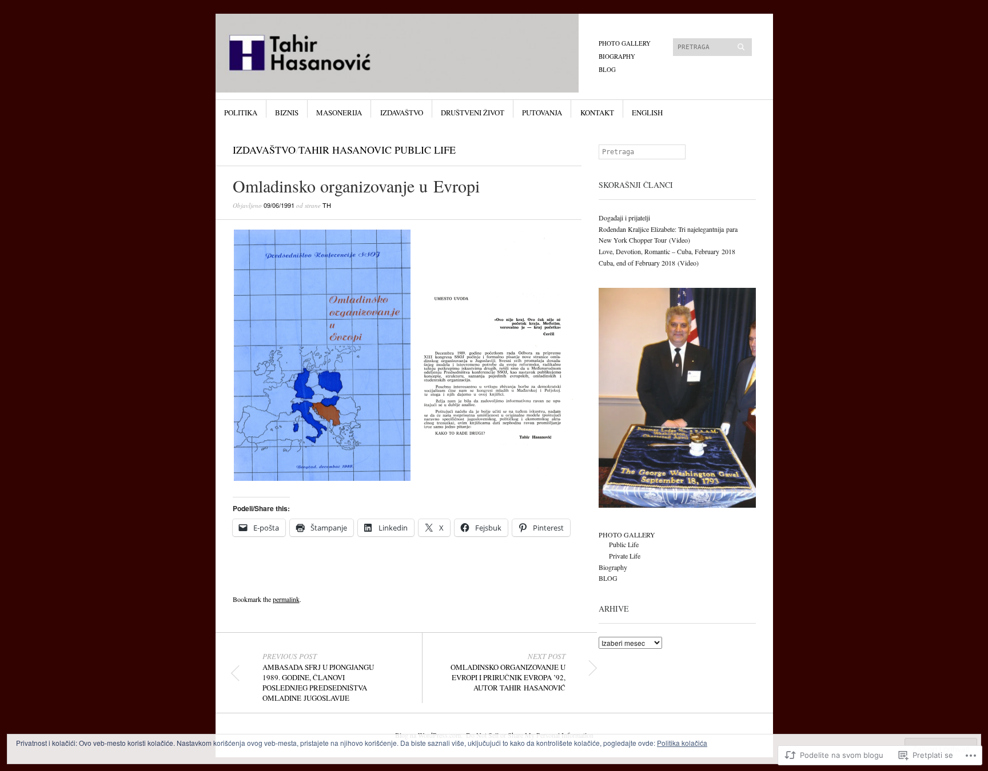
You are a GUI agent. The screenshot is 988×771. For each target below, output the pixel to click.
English (647, 112)
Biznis (286, 112)
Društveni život (472, 112)
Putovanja (542, 112)
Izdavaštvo (401, 112)
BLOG (607, 69)
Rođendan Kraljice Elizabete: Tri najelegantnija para (668, 229)
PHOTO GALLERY (625, 43)
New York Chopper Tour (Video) (644, 239)
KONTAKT (597, 112)
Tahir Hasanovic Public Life (377, 149)
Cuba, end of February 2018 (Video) (649, 262)
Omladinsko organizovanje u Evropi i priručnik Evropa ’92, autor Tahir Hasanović (508, 672)
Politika (240, 112)
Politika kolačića (682, 743)
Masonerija (339, 112)
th (326, 205)
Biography (617, 56)
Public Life (624, 544)
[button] (322, 355)
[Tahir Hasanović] (408, 56)
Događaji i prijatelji (624, 217)
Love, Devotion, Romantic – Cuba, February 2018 (667, 251)
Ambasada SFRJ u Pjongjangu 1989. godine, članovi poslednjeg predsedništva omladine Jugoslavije (318, 677)
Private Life (624, 555)
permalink (286, 599)
